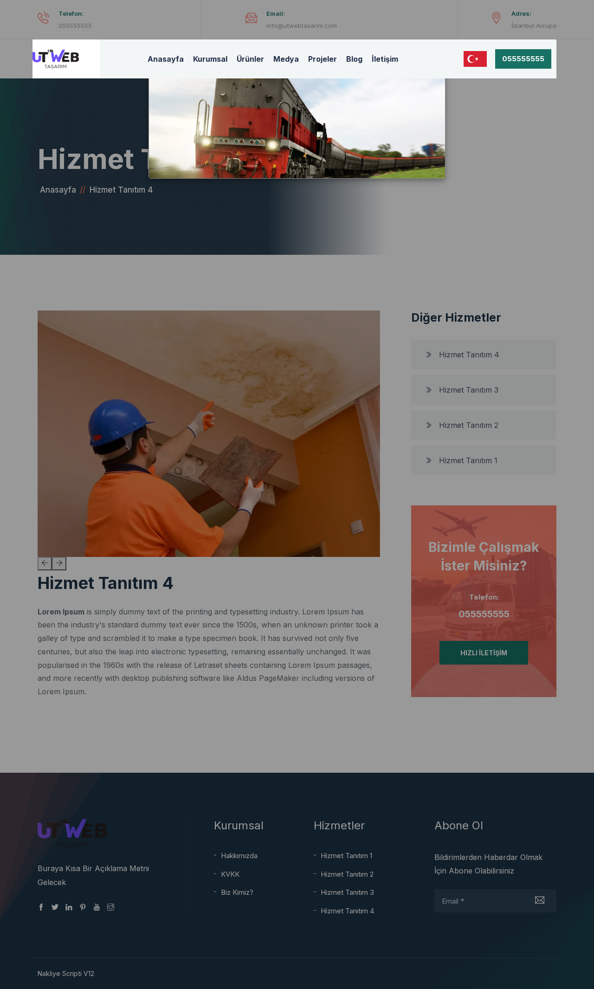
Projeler (322, 59)
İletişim (385, 59)
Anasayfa (166, 59)
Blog (354, 59)
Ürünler (250, 59)
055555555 (523, 58)
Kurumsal (210, 59)
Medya (286, 59)
